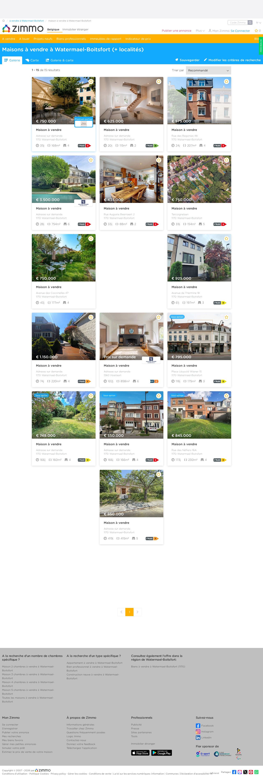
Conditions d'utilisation (15, 773)
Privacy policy (58, 773)
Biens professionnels (71, 38)
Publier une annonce (176, 30)
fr (257, 22)
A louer (24, 38)
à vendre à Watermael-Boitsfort (26, 20)
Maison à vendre (48, 130)
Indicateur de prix (138, 38)
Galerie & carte (62, 60)
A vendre (8, 38)
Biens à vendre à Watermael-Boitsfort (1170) (158, 666)
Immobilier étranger (75, 29)
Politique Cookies (39, 773)
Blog (257, 38)
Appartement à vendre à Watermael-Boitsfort (94, 662)
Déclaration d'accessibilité (194, 773)
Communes (172, 773)
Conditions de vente (100, 773)
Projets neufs (43, 38)
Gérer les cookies (78, 773)
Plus (199, 30)
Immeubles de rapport (105, 38)
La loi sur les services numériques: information (139, 773)
